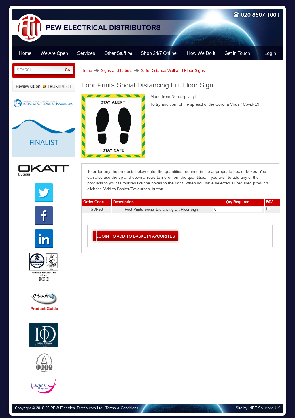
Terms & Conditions (121, 408)
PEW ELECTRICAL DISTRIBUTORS (102, 28)
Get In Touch (237, 53)
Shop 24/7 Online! (159, 53)
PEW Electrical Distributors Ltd (76, 408)
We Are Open (54, 53)
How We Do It (201, 53)
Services (86, 53)
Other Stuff (115, 53)
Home (86, 70)
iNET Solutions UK (264, 408)
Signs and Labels (116, 70)
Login (270, 53)
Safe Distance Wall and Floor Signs (173, 70)
